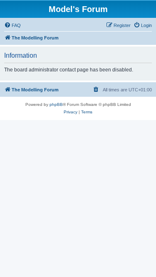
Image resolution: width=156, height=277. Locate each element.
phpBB (56, 104)
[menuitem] (12, 25)
